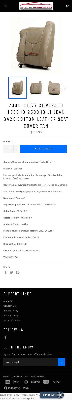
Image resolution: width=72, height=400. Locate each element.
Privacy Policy (10, 315)
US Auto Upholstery (19, 376)
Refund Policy (10, 310)
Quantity (8, 141)
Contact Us (9, 305)
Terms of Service (12, 320)
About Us (8, 301)
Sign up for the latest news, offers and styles (27, 354)
